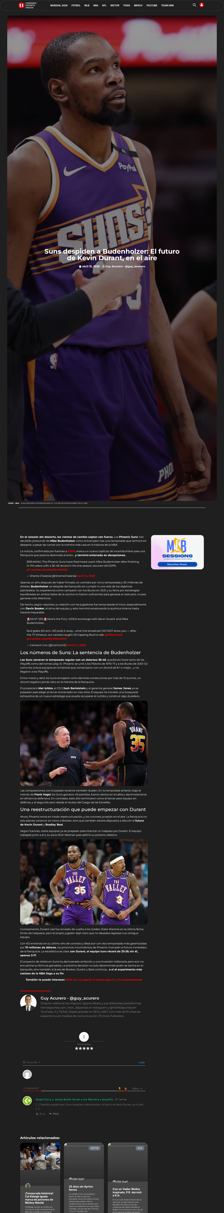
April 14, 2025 (86, 575)
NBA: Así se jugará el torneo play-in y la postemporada (104, 979)
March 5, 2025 (76, 645)
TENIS (126, 5)
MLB (86, 5)
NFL (104, 5)
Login (141, 1062)
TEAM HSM (167, 5)
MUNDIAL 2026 (59, 5)
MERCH (138, 5)
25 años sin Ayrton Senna (81, 1188)
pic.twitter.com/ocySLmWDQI (47, 569)
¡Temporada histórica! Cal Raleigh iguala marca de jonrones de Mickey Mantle (39, 1198)
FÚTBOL (76, 5)
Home (11, 503)
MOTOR (115, 5)
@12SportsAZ (114, 634)
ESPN (71, 551)
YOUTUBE (151, 5)
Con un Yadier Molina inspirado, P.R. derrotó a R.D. (127, 1192)
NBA (95, 5)
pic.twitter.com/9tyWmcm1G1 (47, 638)
